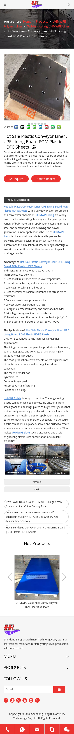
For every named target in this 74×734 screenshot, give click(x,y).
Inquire (18, 179)
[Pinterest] (37, 700)
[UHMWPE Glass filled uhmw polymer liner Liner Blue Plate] (37, 577)
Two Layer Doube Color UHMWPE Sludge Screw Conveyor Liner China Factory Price (34, 504)
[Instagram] (31, 700)
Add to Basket (46, 179)
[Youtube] (24, 700)
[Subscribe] (59, 689)
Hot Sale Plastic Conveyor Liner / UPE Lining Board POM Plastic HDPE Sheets (35, 529)
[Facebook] (6, 700)
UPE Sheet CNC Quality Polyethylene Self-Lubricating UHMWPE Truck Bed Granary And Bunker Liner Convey (32, 517)
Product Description (18, 199)
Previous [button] (10, 577)
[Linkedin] (12, 700)
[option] (37, 582)
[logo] (12, 630)
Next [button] (64, 577)
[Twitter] (18, 700)
